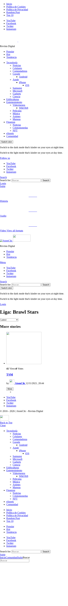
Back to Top (6, 422)
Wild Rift (23, 108)
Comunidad (12, 136)
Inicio (9, 4)
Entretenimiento (14, 102)
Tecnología (11, 62)
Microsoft (17, 91)
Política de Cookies (16, 6)
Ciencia (16, 96)
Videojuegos (19, 105)
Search (46, 180)
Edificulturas (12, 99)
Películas (17, 110)
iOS (27, 85)
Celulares (17, 68)
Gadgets (17, 93)
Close (3, 425)
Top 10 (9, 15)
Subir (2, 186)
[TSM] (37, 348)
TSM (9, 374)
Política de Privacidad (17, 9)
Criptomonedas (20, 127)
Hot (8, 54)
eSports (10, 133)
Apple (16, 79)
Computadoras (20, 71)
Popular (10, 51)
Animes (16, 116)
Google (16, 74)
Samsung (17, 88)
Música (16, 113)
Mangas (17, 119)
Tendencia (11, 57)
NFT (15, 130)
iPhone (22, 82)
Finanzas (10, 122)
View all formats (15, 230)
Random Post (13, 12)
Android (23, 76)
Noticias (17, 65)
